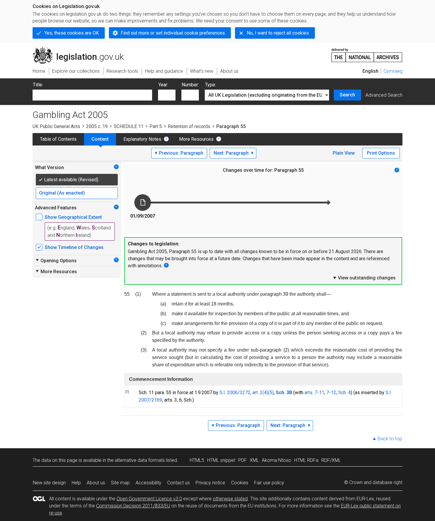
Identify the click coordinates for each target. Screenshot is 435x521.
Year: (163, 85)
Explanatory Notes (142, 139)
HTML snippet (221, 460)
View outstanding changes (364, 278)
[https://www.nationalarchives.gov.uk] (366, 53)
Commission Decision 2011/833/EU (133, 506)
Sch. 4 (344, 392)
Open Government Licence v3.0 (149, 498)
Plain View (344, 153)
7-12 (331, 392)
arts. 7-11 (314, 392)
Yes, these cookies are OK (71, 33)
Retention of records (189, 126)
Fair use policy (269, 483)
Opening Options (56, 260)
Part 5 (155, 126)
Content (100, 139)
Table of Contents (58, 139)
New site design (49, 483)
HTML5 (197, 460)
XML (254, 460)
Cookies (239, 483)
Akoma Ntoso (276, 460)
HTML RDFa (306, 460)
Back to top (390, 438)
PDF (242, 460)
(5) (271, 392)
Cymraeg (393, 71)
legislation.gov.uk (81, 49)
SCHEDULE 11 (129, 126)
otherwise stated (230, 498)
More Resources (196, 139)
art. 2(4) (260, 392)
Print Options (381, 153)
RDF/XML (331, 460)
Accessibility (148, 483)
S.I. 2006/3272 (235, 392)
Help (76, 483)
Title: (38, 85)
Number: (190, 85)
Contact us (178, 483)
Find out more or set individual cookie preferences (173, 33)
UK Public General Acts (56, 126)
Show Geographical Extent (73, 217)
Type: (210, 85)
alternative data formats (140, 460)
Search (347, 95)
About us (96, 483)
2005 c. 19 (97, 126)
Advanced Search (383, 95)
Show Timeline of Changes (74, 247)
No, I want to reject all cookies (278, 33)
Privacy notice (210, 483)
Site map (120, 483)
